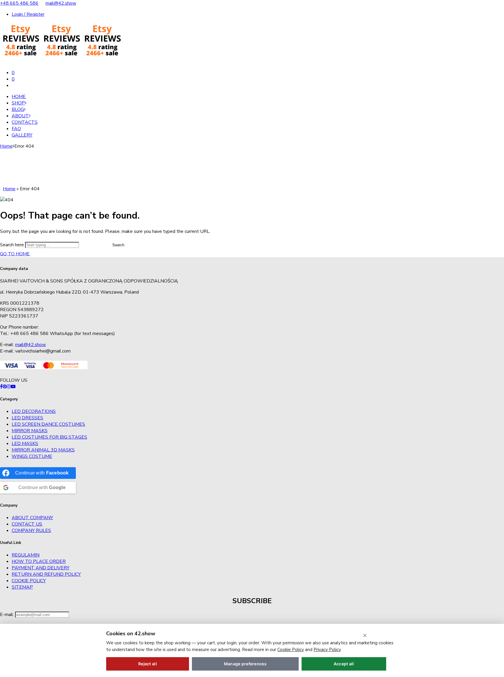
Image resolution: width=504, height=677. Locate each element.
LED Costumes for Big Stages (49, 437)
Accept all (344, 663)
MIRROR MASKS (30, 431)
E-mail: (7, 614)
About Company (32, 517)
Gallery (22, 135)
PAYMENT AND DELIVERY (40, 568)
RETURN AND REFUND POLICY (46, 574)
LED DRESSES (27, 418)
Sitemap (22, 587)
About (20, 116)
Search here (12, 245)
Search (118, 245)
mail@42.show (61, 3)
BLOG (18, 109)
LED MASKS (25, 443)
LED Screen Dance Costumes (48, 424)
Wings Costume (32, 456)
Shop (18, 103)
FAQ (16, 128)
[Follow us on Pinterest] (5, 386)
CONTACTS (25, 122)
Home (19, 96)
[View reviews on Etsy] (61, 61)
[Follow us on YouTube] (13, 386)
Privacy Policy (327, 649)
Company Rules (31, 530)
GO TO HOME (15, 254)
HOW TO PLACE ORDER (39, 561)
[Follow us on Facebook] (1, 386)
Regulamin (25, 555)
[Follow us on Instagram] (9, 386)
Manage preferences (245, 663)
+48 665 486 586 (19, 3)
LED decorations (34, 411)
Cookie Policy (29, 580)
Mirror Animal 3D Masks (43, 450)
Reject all (147, 663)
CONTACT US (27, 524)
